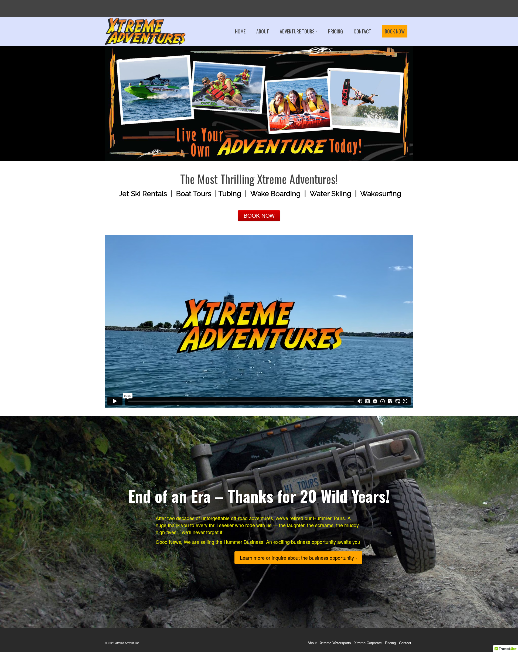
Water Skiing (330, 194)
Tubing (229, 194)
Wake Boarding (275, 194)
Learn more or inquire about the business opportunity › (298, 557)
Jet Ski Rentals (143, 194)
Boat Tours (193, 194)
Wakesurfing (380, 194)
